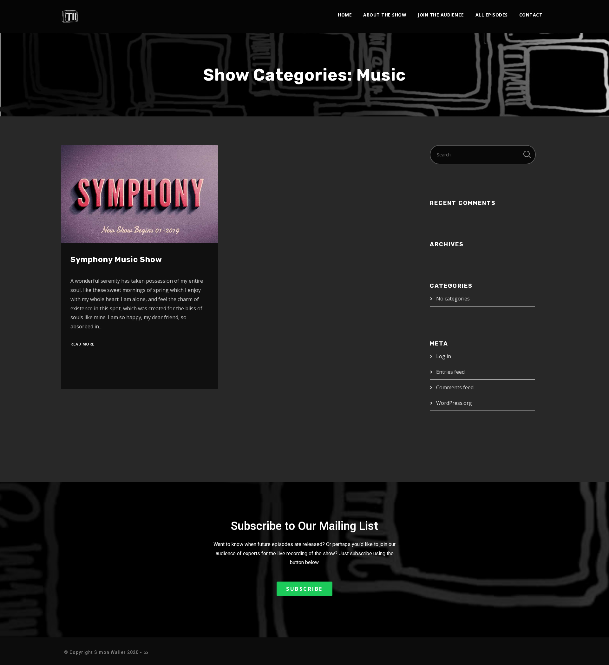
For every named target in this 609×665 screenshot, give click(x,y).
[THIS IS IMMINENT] (70, 16)
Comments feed (455, 387)
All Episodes (491, 15)
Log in (443, 356)
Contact (531, 15)
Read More (82, 344)
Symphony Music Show (116, 259)
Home (345, 15)
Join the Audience (441, 15)
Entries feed (450, 371)
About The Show (384, 15)
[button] (304, 589)
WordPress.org (454, 402)
